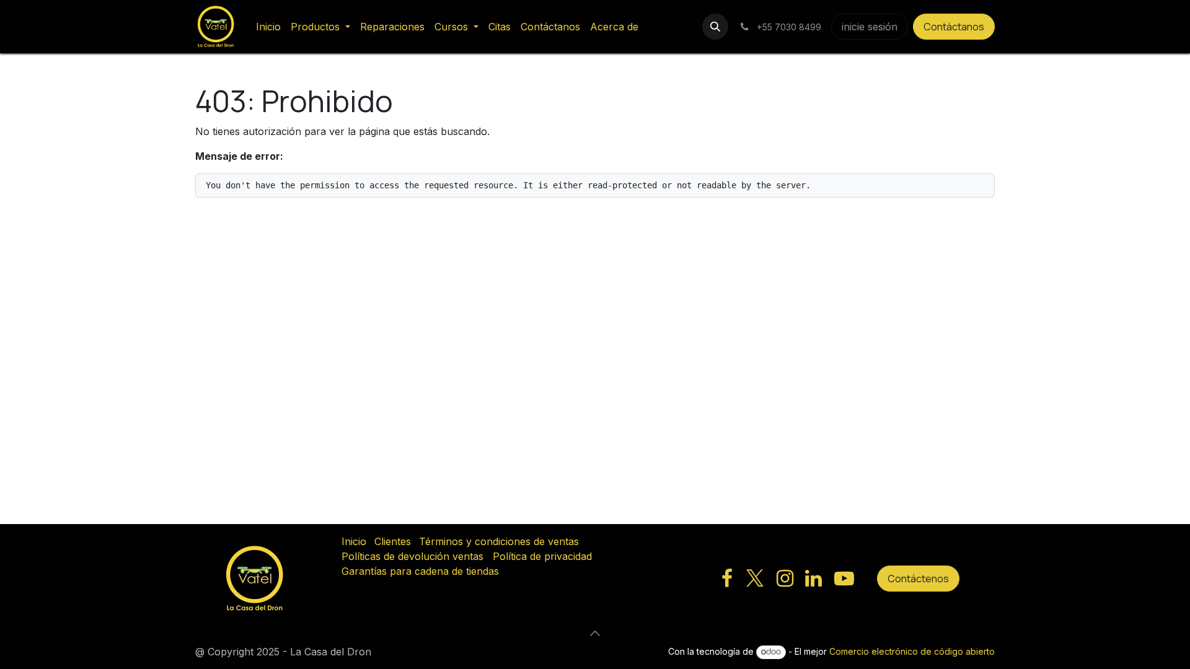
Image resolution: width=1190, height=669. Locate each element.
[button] (715, 27)
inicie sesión (869, 26)
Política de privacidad (542, 556)
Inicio (354, 541)
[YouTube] (844, 578)
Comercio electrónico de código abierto (912, 651)
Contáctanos (953, 26)
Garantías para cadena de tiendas (420, 571)
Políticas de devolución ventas (412, 556)
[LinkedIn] (813, 578)
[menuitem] (268, 26)
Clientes (392, 541)
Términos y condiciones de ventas (499, 541)
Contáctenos (918, 578)
